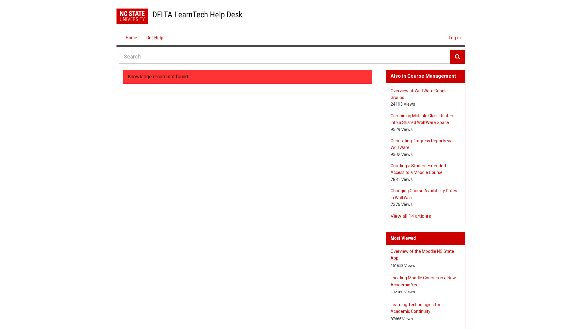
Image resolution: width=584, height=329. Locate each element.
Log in (455, 38)
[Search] (457, 57)
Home (131, 38)
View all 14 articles (411, 216)
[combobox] (284, 57)
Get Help (154, 38)
